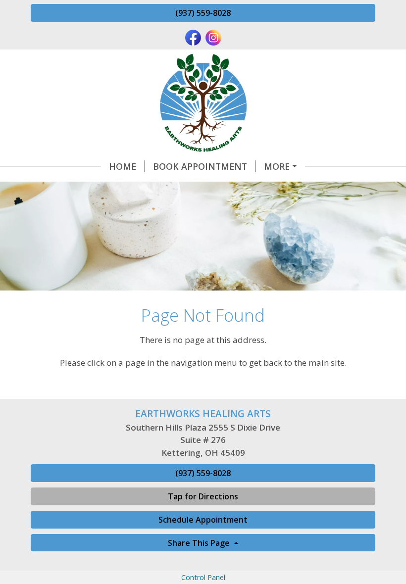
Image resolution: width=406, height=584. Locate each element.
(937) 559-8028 (203, 12)
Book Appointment (200, 166)
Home (122, 166)
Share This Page (200, 542)
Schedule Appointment (203, 519)
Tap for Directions (203, 496)
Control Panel (203, 577)
